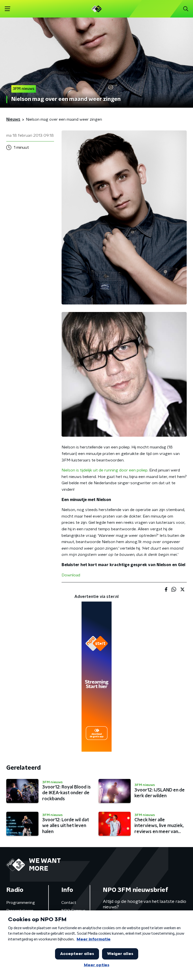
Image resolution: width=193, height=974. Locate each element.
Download (71, 575)
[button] (7, 9)
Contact (68, 903)
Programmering (20, 903)
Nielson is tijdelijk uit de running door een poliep (105, 470)
